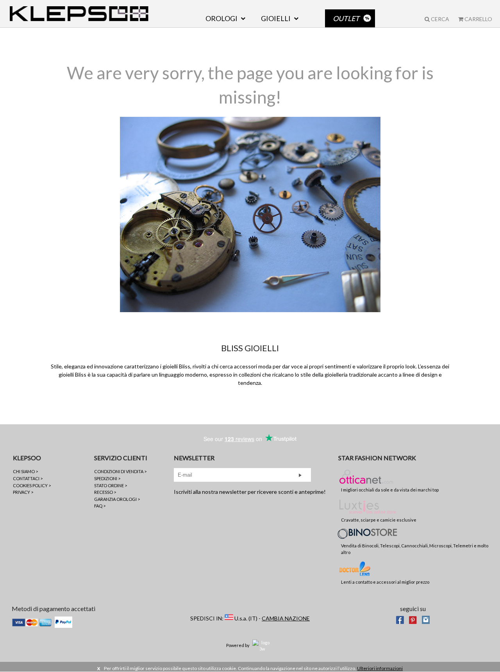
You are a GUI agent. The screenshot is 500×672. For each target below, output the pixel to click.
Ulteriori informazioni (380, 668)
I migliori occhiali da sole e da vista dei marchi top (390, 489)
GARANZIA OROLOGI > (117, 499)
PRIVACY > (23, 492)
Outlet (346, 18)
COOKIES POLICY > (32, 485)
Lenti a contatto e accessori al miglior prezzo (385, 581)
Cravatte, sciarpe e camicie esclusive (378, 519)
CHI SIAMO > (25, 471)
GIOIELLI (276, 18)
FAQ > (99, 505)
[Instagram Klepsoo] (426, 619)
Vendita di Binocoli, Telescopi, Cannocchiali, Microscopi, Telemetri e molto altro (414, 549)
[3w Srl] (262, 645)
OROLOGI (221, 18)
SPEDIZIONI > (107, 478)
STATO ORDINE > (110, 485)
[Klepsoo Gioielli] (79, 13)
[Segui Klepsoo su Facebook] (400, 619)
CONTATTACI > (28, 478)
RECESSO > (105, 492)
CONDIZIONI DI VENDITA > (120, 471)
